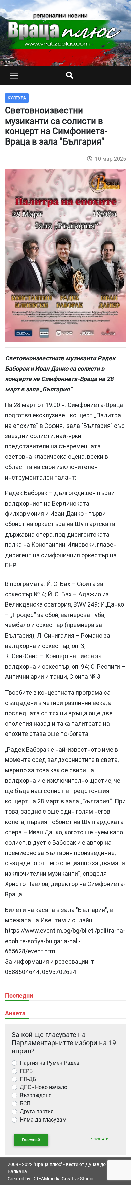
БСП (25, 1103)
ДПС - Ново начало (43, 1087)
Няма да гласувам (43, 1119)
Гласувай (31, 1139)
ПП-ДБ (28, 1079)
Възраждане (35, 1095)
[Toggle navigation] (14, 75)
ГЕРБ (26, 1071)
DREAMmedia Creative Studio (62, 1178)
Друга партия (37, 1111)
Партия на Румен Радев (49, 1063)
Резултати (99, 1139)
